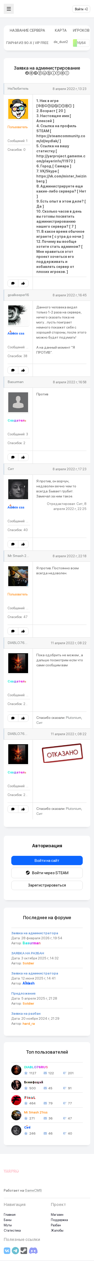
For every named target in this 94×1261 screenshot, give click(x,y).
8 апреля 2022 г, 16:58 (69, 382)
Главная (10, 1215)
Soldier (28, 963)
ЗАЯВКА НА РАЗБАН (27, 953)
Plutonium (73, 718)
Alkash (29, 983)
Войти (79, 9)
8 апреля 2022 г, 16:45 (69, 295)
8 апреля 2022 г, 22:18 (69, 556)
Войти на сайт (47, 860)
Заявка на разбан (26, 1013)
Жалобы (57, 1230)
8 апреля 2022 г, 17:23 (69, 469)
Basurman (16, 382)
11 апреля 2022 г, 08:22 (68, 643)
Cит (11, 469)
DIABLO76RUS (20, 643)
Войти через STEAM (49, 872)
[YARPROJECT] (11, 1174)
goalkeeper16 (18, 295)
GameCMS (33, 1190)
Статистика (12, 1230)
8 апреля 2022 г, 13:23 (69, 89)
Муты (8, 1225)
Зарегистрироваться (47, 885)
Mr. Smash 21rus (20, 556)
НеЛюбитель (18, 88)
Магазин (57, 1215)
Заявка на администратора (34, 933)
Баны (8, 1220)
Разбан (56, 1225)
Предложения (23, 993)
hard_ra (29, 1023)
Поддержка (59, 1220)
